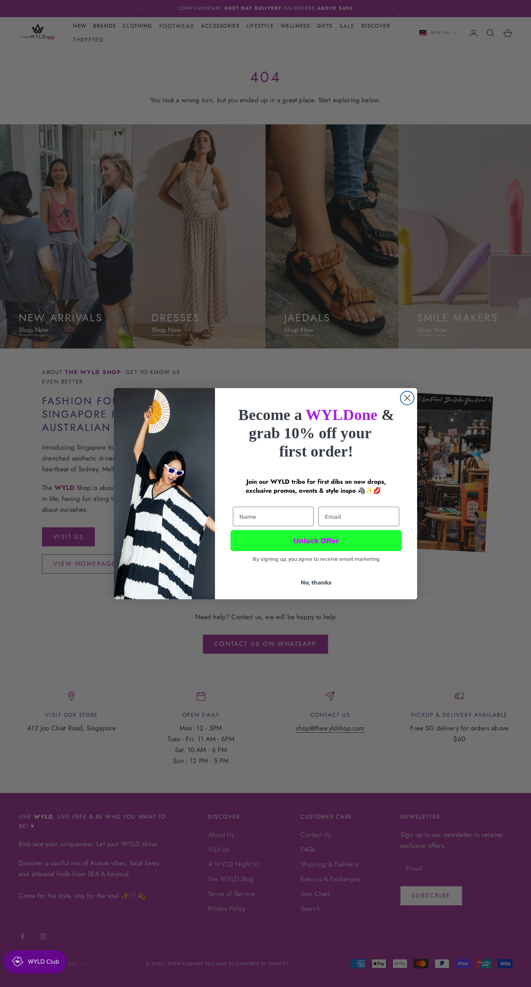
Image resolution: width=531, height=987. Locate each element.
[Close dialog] (407, 398)
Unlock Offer (316, 540)
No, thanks (316, 582)
